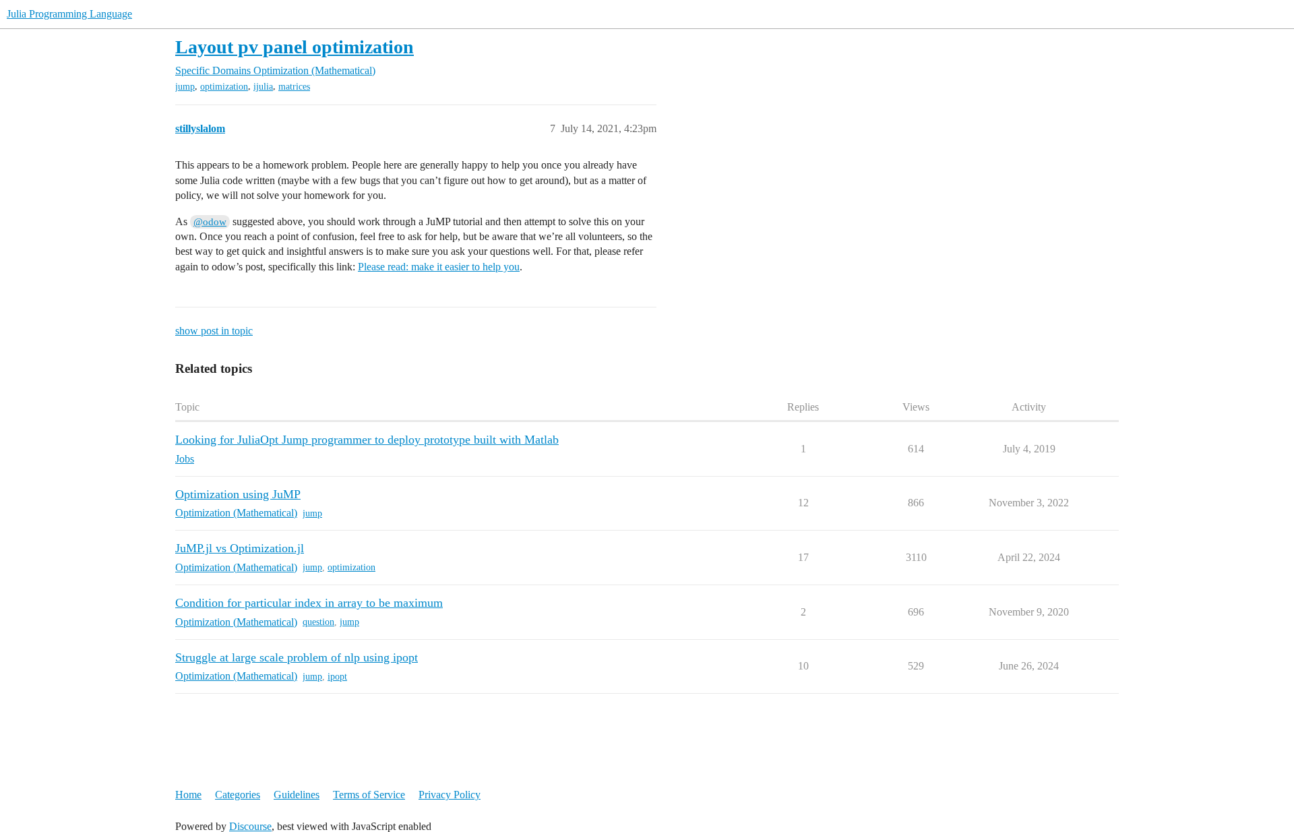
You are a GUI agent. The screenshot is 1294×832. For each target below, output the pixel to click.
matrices (294, 87)
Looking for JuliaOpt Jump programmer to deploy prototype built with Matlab (367, 439)
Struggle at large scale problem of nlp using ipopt (296, 657)
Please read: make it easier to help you (439, 266)
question (318, 622)
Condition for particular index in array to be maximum (309, 603)
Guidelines (296, 794)
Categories (237, 794)
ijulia (263, 87)
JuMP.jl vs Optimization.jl (239, 548)
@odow (209, 221)
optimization (224, 87)
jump (185, 87)
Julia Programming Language (69, 14)
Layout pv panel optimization (294, 46)
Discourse (250, 826)
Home (188, 794)
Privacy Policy (450, 794)
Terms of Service (369, 794)
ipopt (337, 677)
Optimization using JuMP (238, 494)
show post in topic (214, 330)
